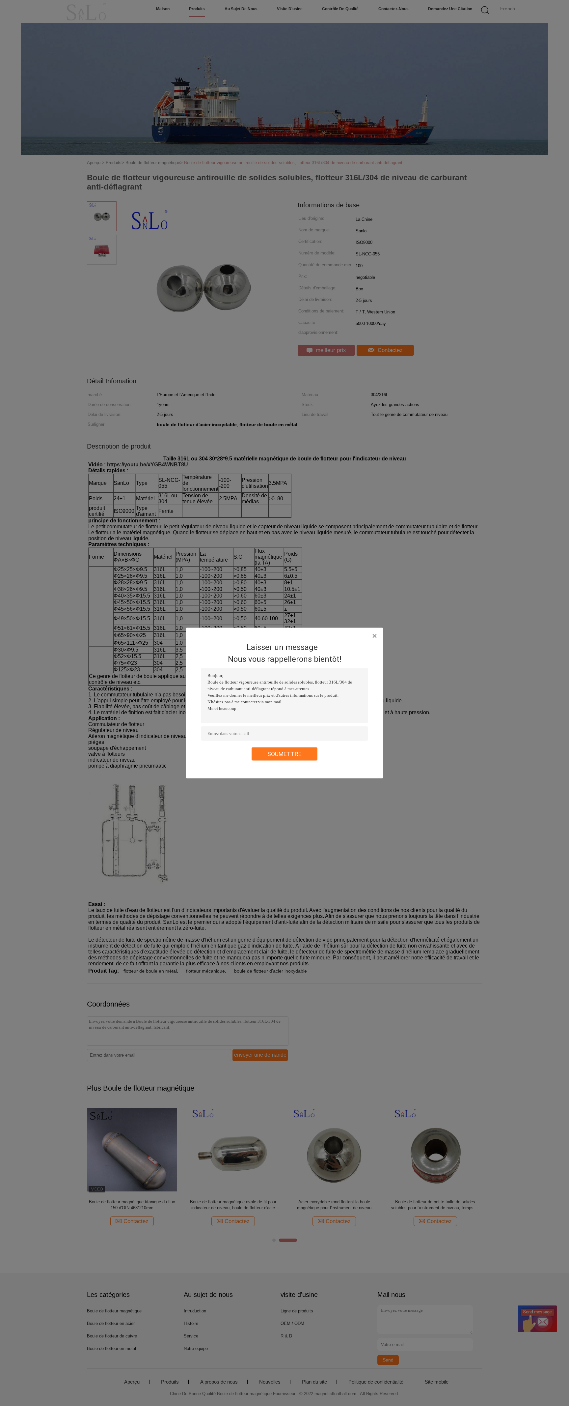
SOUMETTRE (284, 753)
